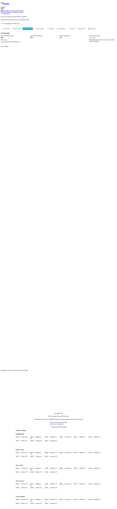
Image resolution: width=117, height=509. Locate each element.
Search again (6, 13)
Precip (6, 3)
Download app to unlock (96, 39)
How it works (11, 10)
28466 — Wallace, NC (51, 437)
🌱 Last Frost (71, 28)
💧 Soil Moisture (61, 28)
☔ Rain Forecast (16, 28)
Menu (2, 7)
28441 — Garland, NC (51, 440)
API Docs (17, 10)
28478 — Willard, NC (80, 437)
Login (21, 10)
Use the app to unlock (109, 39)
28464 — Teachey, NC (22, 437)
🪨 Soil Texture (92, 28)
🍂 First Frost (81, 28)
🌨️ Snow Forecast (39, 28)
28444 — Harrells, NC (94, 437)
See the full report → (94, 41)
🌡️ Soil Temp (50, 28)
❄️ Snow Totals (28, 28)
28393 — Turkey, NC (22, 440)
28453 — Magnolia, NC (35, 437)
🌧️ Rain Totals (5, 28)
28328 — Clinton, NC (36, 440)
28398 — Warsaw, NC (65, 437)
